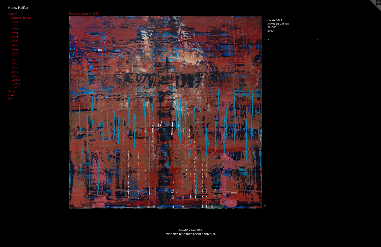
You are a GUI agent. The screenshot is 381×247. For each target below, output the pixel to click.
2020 (15, 41)
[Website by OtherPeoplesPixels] (370, 10)
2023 (15, 29)
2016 (15, 56)
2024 (15, 25)
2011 (15, 72)
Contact (13, 91)
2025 (15, 21)
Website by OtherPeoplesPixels (190, 234)
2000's (16, 79)
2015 (15, 60)
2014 (15, 64)
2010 (15, 75)
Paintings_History (20, 17)
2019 (15, 44)
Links (11, 95)
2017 (15, 52)
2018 (15, 48)
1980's (16, 87)
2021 (15, 37)
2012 (15, 68)
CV (10, 99)
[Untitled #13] (165, 112)
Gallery (12, 13)
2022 (15, 33)
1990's (16, 83)
